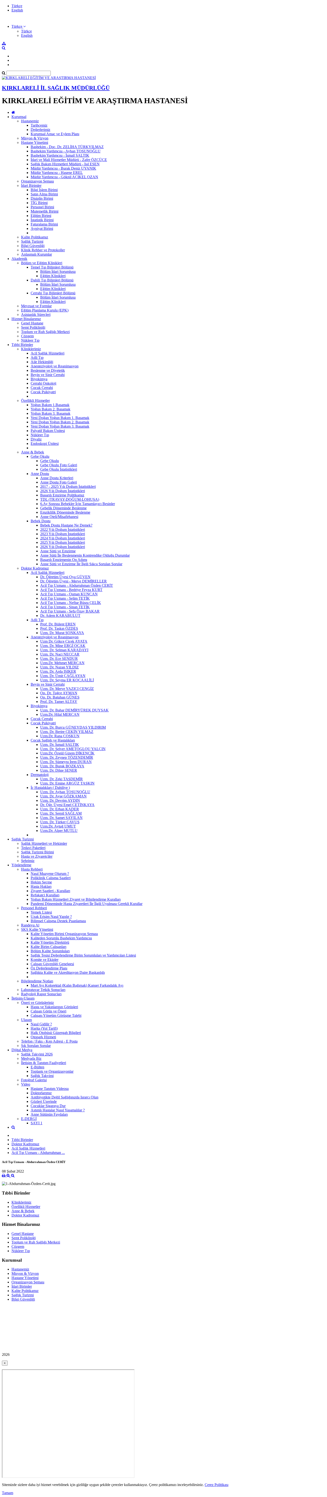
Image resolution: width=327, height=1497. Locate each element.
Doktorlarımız (41, 1093)
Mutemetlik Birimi (44, 211)
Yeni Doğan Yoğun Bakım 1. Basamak (60, 418)
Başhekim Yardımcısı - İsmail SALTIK (60, 155)
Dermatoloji (40, 775)
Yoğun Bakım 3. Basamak (50, 413)
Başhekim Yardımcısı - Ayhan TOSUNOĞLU (66, 151)
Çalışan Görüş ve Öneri (48, 1011)
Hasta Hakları (41, 886)
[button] (18, 26)
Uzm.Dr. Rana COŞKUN (59, 736)
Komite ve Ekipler (44, 960)
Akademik (19, 259)
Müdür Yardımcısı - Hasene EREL (57, 173)
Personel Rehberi (34, 908)
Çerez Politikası (216, 1485)
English (17, 10)
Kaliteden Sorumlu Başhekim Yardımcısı (61, 938)
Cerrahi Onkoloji (43, 383)
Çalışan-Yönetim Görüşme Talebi (56, 1015)
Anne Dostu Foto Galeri (58, 482)
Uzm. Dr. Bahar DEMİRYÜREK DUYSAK (74, 710)
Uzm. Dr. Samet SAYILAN (61, 818)
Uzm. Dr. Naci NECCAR (59, 654)
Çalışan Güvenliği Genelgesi (52, 964)
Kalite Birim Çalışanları (48, 947)
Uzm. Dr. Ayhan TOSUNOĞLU (65, 792)
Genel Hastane (32, 323)
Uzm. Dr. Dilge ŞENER (58, 770)
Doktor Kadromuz (35, 568)
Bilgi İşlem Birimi (44, 190)
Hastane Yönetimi (34, 142)
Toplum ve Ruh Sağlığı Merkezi (45, 332)
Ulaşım (26, 1020)
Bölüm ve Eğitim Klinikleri (41, 263)
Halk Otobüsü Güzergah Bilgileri (56, 1033)
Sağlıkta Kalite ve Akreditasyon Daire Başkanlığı (68, 972)
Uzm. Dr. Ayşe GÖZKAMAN (63, 796)
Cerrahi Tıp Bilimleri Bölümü (53, 293)
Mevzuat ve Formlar (36, 306)
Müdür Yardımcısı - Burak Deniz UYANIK (63, 168)
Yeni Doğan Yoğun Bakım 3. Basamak (60, 426)
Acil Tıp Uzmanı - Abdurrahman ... (38, 1153)
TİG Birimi (39, 203)
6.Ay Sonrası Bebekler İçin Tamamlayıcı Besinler (77, 504)
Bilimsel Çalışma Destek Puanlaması (58, 921)
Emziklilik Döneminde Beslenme (65, 512)
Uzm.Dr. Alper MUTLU (59, 831)
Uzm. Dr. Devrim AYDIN (60, 800)
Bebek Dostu (41, 521)
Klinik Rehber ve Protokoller (43, 250)
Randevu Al (30, 925)
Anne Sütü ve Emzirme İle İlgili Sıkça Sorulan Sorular (81, 564)
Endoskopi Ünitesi (45, 444)
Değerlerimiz (40, 130)
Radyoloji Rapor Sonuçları (41, 994)
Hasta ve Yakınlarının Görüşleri (54, 1007)
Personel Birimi (42, 207)
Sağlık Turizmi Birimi (37, 852)
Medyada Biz (31, 1058)
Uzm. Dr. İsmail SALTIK (59, 745)
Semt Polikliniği (33, 327)
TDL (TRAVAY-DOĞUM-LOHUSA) (69, 499)
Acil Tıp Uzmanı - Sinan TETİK (65, 607)
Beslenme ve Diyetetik (48, 370)
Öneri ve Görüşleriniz (37, 1003)
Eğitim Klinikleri (53, 276)
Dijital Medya (21, 1050)
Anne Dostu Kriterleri (56, 478)
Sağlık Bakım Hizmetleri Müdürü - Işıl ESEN (65, 164)
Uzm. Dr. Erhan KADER (59, 809)
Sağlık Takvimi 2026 (37, 1054)
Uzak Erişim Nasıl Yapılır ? (51, 917)
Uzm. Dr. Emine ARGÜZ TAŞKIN (67, 783)
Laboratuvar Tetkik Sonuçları (43, 990)
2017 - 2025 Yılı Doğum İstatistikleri (68, 487)
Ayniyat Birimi (42, 228)
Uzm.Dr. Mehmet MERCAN (62, 663)
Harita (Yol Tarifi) (44, 1028)
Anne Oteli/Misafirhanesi (59, 517)
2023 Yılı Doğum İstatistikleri (62, 534)
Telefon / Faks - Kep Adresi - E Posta (49, 1041)
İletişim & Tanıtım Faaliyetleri (43, 1063)
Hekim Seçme (41, 882)
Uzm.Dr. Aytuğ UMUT (58, 826)
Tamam (7, 1493)
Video (25, 1084)
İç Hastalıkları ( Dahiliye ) (50, 788)
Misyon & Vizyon (34, 138)
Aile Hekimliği (42, 362)
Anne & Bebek (32, 452)
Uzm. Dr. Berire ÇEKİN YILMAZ (66, 732)
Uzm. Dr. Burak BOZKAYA (62, 766)
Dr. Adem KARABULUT (60, 616)
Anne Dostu (40, 474)
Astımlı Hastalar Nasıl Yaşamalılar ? (58, 1110)
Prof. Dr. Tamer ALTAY (58, 702)
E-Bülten (37, 1067)
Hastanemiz (30, 121)
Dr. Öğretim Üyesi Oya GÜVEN (65, 577)
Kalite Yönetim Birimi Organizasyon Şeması (64, 934)
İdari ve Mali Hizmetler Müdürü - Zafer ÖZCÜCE (69, 160)
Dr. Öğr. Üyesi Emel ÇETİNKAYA (67, 805)
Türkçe (16, 6)
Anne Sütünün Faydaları (49, 1114)
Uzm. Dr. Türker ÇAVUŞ (59, 822)
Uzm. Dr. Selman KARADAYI (64, 650)
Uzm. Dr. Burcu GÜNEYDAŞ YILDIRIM (73, 727)
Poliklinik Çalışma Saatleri (51, 878)
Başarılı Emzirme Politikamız (62, 495)
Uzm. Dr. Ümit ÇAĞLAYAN (62, 676)
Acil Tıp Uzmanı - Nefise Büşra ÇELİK (70, 603)
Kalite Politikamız (34, 237)
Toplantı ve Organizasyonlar (52, 1071)
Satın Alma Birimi (44, 194)
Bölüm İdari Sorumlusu (58, 271)
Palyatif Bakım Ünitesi (48, 431)
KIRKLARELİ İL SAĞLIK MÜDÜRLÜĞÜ (56, 88)
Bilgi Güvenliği (33, 246)
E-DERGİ (29, 1119)
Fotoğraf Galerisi (34, 1080)
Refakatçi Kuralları (45, 895)
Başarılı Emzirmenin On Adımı (63, 560)
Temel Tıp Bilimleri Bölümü (52, 267)
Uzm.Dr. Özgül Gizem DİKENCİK (67, 753)
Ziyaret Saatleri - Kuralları (50, 891)
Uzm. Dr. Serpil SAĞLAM (61, 813)
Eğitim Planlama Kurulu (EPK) (44, 310)
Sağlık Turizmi (32, 241)
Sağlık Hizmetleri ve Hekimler (44, 843)
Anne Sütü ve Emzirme (58, 551)
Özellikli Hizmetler (35, 400)
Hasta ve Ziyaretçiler (36, 856)
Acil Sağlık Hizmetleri (47, 353)
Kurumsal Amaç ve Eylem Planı (55, 134)
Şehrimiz (27, 861)
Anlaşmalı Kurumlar (36, 254)
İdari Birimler (31, 185)
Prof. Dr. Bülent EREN (58, 624)
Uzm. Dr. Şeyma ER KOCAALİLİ (67, 680)
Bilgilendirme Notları (37, 981)
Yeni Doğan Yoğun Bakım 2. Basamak (60, 422)
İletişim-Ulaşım (22, 998)
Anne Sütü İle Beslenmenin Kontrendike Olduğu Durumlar (85, 555)
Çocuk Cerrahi (42, 388)
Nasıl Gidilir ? (41, 1024)
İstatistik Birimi (42, 220)
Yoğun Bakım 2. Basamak (50, 409)
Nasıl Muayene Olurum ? (50, 874)
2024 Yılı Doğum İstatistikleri (62, 538)
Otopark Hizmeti (43, 1037)
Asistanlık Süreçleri (36, 314)
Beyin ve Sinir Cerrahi (48, 375)
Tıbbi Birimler (22, 345)
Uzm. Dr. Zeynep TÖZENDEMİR (66, 757)
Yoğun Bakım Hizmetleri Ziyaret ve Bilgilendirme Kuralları (76, 899)
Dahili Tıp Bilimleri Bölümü (52, 280)
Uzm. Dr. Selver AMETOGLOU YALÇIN (73, 749)
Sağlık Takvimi (42, 1076)
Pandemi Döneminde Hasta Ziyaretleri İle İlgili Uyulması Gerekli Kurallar (86, 904)
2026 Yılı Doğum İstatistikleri (62, 491)
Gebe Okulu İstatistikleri (58, 469)
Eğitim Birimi (41, 216)
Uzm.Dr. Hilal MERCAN (59, 714)
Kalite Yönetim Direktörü (50, 942)
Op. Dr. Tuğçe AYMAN (58, 693)
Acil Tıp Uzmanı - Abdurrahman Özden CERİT (76, 585)
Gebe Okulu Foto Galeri (58, 465)
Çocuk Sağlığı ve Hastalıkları (53, 740)
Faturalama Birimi (44, 224)
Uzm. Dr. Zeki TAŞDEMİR (61, 779)
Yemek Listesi (41, 912)
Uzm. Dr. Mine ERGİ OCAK (62, 646)
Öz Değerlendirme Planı (49, 968)
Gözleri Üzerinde (44, 1101)
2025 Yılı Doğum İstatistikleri (62, 542)
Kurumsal (18, 117)
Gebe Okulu (40, 456)
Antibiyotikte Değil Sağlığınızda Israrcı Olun (64, 1097)
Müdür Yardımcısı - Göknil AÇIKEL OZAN (64, 177)
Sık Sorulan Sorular (36, 1046)
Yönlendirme (21, 865)
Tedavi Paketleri (33, 848)
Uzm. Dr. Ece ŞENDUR (59, 659)
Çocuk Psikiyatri (43, 392)
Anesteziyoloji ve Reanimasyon (55, 366)
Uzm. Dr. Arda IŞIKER (58, 671)
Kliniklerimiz (31, 349)
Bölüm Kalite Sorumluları (50, 951)
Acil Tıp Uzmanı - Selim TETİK (65, 598)
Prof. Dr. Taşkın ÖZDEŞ (59, 628)
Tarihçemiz (39, 125)
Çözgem (27, 336)
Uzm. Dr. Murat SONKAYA (62, 633)
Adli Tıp (37, 357)
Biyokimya (39, 379)
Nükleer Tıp (30, 340)
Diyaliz (36, 439)
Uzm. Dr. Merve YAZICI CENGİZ (67, 689)
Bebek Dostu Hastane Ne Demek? (66, 525)
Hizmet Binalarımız (26, 319)
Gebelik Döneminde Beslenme (63, 508)
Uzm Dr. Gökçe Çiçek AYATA (63, 641)
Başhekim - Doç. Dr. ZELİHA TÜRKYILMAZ (67, 147)
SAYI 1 (36, 1123)
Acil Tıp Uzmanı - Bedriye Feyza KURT (71, 590)
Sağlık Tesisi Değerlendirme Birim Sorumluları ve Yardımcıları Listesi (83, 955)
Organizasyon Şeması (37, 181)
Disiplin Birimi (42, 198)
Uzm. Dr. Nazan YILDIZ (59, 667)
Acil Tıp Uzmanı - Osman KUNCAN (69, 594)
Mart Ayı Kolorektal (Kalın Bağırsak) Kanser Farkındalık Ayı (77, 985)
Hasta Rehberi (32, 869)
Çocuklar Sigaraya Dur (48, 1106)
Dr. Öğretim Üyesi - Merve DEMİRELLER (73, 581)
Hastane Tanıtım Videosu (50, 1089)
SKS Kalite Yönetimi (37, 929)
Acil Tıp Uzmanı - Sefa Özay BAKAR (70, 611)
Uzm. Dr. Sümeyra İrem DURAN (66, 762)
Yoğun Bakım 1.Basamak (50, 405)
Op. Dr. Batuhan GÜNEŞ (59, 697)
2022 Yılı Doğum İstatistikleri (62, 530)
